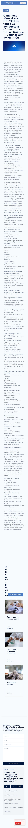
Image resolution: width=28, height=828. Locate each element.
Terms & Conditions (17, 807)
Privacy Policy (7, 811)
